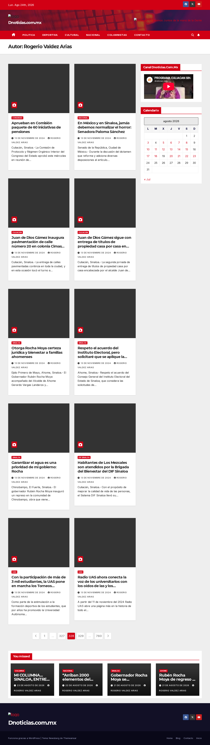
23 (194, 156)
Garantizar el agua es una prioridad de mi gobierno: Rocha (33, 467)
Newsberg (54, 738)
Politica (28, 34)
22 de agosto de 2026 (79, 685)
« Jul (147, 179)
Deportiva (50, 34)
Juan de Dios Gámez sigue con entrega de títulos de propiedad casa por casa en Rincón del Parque (104, 244)
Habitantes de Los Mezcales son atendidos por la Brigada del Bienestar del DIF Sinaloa (103, 467)
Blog (178, 738)
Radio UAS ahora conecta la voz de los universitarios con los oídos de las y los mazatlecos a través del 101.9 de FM (102, 586)
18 (155, 156)
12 (163, 149)
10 (148, 149)
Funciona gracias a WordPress (24, 738)
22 (186, 156)
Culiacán (17, 232)
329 (81, 636)
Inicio (199, 738)
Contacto (142, 34)
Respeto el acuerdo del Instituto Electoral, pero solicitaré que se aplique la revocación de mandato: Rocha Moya (101, 357)
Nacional (93, 34)
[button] (192, 35)
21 (179, 156)
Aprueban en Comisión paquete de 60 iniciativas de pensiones (36, 127)
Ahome (163, 671)
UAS (14, 572)
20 (171, 156)
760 (99, 636)
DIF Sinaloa (84, 457)
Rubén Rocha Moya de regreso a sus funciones (177, 679)
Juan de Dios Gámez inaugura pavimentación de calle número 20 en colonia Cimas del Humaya (37, 244)
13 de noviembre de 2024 (30, 138)
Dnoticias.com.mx (24, 22)
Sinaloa (16, 343)
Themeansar (69, 738)
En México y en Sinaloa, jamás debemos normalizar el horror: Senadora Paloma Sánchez (104, 127)
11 (156, 149)
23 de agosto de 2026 (31, 685)
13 (171, 149)
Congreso (17, 118)
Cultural (72, 34)
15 (186, 149)
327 (61, 636)
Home (170, 738)
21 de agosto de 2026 (127, 685)
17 (148, 156)
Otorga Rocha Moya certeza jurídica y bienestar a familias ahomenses (36, 352)
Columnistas (117, 34)
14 (179, 149)
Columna (19, 671)
